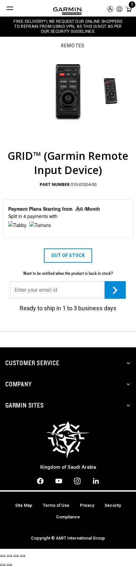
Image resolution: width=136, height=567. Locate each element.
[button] (119, 8)
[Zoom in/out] (22, 556)
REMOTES (73, 46)
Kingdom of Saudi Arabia (68, 467)
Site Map (23, 505)
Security (113, 505)
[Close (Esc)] (2, 556)
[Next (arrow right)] (9, 565)
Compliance (68, 516)
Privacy (87, 505)
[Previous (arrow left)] (2, 565)
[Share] (9, 556)
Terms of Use (56, 505)
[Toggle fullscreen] (15, 556)
